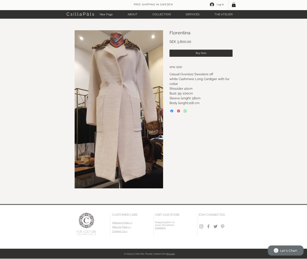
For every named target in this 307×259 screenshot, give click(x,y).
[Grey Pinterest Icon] (222, 226)
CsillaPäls (80, 14)
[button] (234, 4)
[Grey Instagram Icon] (201, 226)
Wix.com (170, 254)
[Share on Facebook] (172, 111)
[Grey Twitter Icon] (215, 226)
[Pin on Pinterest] (178, 111)
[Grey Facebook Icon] (208, 226)
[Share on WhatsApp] (185, 111)
